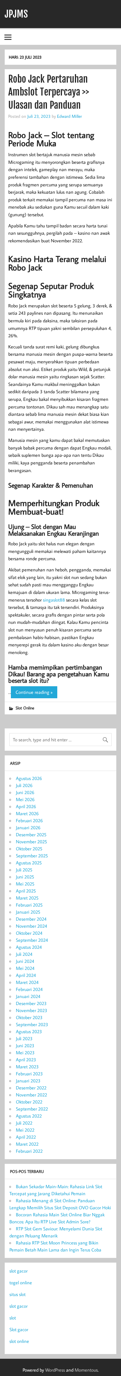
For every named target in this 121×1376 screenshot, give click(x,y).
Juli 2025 (24, 870)
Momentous (86, 1370)
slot (12, 1318)
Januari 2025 (28, 912)
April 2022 (26, 1137)
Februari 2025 (29, 905)
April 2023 (26, 1059)
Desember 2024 (31, 919)
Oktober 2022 (29, 1102)
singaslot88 (54, 600)
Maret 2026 (27, 813)
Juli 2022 (24, 1123)
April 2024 (26, 975)
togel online (20, 1282)
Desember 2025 (31, 834)
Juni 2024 (25, 961)
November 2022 (31, 1095)
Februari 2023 (29, 1074)
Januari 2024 (28, 996)
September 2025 (32, 856)
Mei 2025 (25, 884)
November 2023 (31, 1010)
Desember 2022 (31, 1088)
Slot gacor (18, 1329)
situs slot (17, 1294)
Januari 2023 (28, 1081)
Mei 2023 (25, 1052)
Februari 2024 (29, 989)
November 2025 (31, 841)
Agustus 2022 (29, 1116)
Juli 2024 (24, 954)
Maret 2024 (27, 982)
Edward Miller (69, 116)
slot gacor (18, 1271)
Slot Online (25, 708)
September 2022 (32, 1109)
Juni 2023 (25, 1045)
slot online (19, 1341)
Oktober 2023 (29, 1017)
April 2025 (26, 891)
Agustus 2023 (29, 1031)
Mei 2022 (25, 1130)
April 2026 (26, 806)
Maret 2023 (27, 1067)
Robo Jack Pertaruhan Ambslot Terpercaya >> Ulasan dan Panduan (48, 92)
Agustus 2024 (29, 947)
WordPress (55, 1370)
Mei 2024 (25, 968)
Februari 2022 (29, 1151)
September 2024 (32, 940)
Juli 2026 (24, 785)
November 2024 (31, 926)
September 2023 (32, 1024)
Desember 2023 (31, 1003)
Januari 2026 (28, 827)
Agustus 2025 (29, 863)
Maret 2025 (27, 898)
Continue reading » (34, 692)
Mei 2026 (25, 799)
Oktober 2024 (29, 933)
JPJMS (16, 14)
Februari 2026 (29, 820)
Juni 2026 (25, 792)
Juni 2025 (25, 877)
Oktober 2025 (29, 849)
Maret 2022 (27, 1144)
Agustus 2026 (29, 778)
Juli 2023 (24, 1038)
